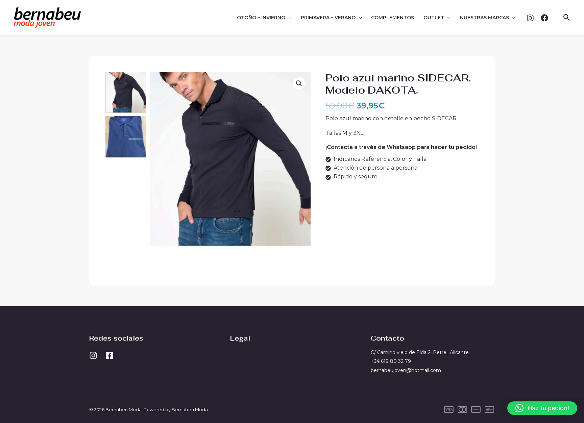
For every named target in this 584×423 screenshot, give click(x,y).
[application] (288, 17)
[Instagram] (530, 18)
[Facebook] (544, 18)
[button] (566, 18)
